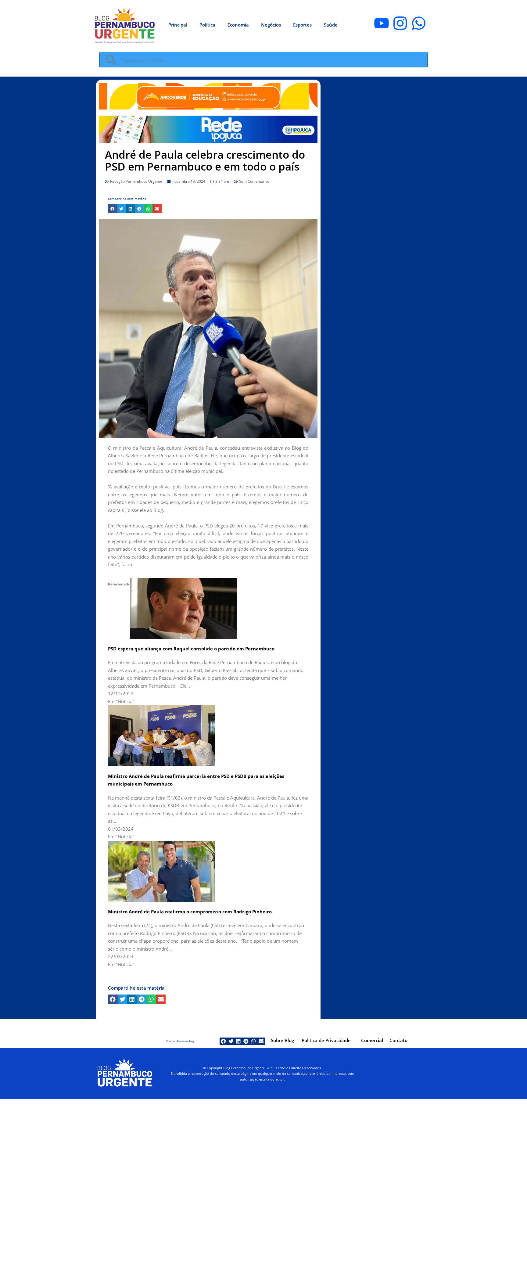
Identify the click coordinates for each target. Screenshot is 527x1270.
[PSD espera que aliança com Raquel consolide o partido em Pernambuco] (183, 608)
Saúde (331, 25)
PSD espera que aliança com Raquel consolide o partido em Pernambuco (191, 649)
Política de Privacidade (326, 1040)
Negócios (271, 25)
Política (207, 25)
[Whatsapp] (418, 23)
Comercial (372, 1040)
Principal (177, 25)
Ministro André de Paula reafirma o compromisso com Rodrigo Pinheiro (190, 911)
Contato (398, 1040)
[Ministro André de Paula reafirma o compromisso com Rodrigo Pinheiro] (161, 871)
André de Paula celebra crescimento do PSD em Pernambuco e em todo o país (205, 160)
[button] (112, 208)
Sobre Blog (282, 1040)
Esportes (302, 25)
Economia (238, 25)
